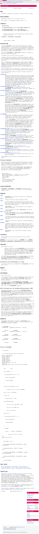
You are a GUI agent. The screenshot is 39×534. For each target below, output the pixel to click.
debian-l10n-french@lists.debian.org (17, 489)
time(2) (20, 466)
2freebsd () (30, 522)
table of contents (30, 499)
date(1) (2, 466)
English (28, 514)
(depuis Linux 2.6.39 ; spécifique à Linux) (12, 138)
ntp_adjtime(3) (8, 81)
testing (28, 507)
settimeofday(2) (28, 143)
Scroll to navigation (4, 5)
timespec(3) (21, 55)
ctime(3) (12, 467)
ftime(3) (17, 467)
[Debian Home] (1, 2)
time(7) (13, 468)
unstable (4, 3)
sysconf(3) (28, 283)
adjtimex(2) (21, 80)
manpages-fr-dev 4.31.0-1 (20, 527)
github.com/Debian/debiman (13, 532)
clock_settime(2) (30, 248)
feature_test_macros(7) (8, 34)
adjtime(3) (16, 80)
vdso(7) (29, 94)
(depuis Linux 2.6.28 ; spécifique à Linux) (13, 134)
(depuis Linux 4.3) (5, 211)
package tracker (30, 495)
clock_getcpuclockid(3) (5, 467)
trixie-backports (30, 505)
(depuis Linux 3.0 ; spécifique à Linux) (12, 86)
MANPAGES (4, 0)
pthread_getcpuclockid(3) (24, 467)
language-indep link (30, 494)
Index (4, 1)
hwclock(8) (29, 468)
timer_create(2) (8, 89)
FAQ (14, 1)
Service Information (19, 1)
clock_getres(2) (4, 8)
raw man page (29, 497)
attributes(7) (4, 237)
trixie (28, 504)
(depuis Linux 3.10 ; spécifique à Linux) (10, 95)
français (28, 515)
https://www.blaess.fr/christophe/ (11, 474)
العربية (28, 512)
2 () (29, 521)
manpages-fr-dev (8, 3)
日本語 (28, 517)
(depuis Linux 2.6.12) (9, 148)
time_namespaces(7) (19, 468)
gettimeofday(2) (8, 466)
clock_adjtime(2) (28, 80)
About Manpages (9, 1)
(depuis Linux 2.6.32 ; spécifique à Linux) (13, 90)
